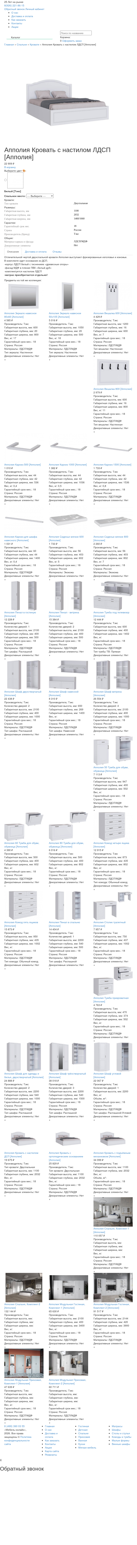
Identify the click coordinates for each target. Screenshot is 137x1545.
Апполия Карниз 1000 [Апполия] (68, 464)
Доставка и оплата (22, 16)
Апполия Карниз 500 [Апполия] (22, 464)
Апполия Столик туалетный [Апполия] (109, 923)
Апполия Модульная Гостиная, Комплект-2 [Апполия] (111, 1305)
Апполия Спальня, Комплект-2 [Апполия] (22, 1305)
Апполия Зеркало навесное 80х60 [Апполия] (20, 314)
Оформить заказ (72, 40)
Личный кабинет (34, 9)
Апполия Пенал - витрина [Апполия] (64, 614)
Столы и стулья (121, 1433)
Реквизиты (51, 1454)
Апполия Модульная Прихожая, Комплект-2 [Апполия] (67, 1381)
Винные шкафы (121, 1444)
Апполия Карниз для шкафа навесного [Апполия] (20, 538)
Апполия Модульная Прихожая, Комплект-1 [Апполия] (23, 1381)
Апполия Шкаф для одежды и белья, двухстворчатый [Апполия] (24, 1075)
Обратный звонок (14, 9)
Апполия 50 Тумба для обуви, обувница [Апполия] (110, 768)
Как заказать (18, 19)
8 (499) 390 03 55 (14, 1426)
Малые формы (120, 1440)
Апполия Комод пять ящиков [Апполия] (21, 923)
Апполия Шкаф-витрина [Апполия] (107, 693)
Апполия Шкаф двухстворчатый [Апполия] (22, 693)
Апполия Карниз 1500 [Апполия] (112, 464)
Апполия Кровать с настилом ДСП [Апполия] (21, 1154)
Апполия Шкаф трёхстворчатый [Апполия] (67, 1075)
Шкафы (116, 1429)
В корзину (10, 167)
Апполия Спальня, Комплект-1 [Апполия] (111, 1230)
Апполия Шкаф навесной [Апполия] (63, 693)
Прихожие (84, 1437)
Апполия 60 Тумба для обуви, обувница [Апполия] (21, 844)
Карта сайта (52, 1451)
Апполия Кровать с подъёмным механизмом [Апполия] (111, 1154)
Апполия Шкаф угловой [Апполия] (107, 1075)
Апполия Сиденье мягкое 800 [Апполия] (110, 538)
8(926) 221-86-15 (14, 5)
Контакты (16, 23)
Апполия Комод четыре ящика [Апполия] (111, 844)
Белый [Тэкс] (12, 191)
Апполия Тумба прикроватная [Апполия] (111, 999)
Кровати (34, 44)
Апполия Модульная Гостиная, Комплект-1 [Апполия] (67, 1305)
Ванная (82, 1440)
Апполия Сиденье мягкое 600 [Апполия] (66, 538)
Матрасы (117, 1426)
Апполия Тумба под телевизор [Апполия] (111, 614)
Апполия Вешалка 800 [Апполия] (112, 389)
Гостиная (83, 1426)
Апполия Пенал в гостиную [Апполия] (20, 614)
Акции (14, 26)
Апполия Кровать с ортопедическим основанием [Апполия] (66, 1156)
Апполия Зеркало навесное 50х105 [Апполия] (65, 314)
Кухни (81, 1444)
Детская (83, 1429)
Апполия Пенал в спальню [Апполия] (64, 923)
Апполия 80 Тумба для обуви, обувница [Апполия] (66, 844)
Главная (9, 44)
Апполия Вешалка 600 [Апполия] (112, 313)
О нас (14, 12)
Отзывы (57, 251)
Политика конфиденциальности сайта (17, 1440)
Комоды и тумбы (121, 1437)
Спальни (22, 44)
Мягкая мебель (87, 1447)
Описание (13, 251)
